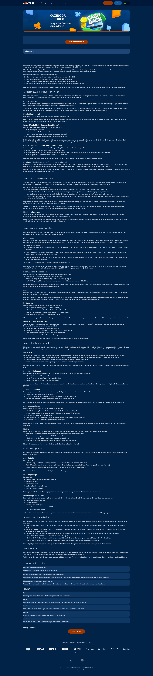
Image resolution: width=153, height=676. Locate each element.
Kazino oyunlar (50, 3)
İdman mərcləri (73, 3)
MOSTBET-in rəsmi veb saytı (76, 41)
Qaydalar (72, 642)
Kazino (41, 3)
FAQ (90, 642)
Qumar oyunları (65, 3)
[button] (75, 652)
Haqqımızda (65, 642)
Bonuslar (58, 3)
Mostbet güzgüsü (76, 631)
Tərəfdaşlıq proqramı (82, 642)
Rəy (45, 3)
